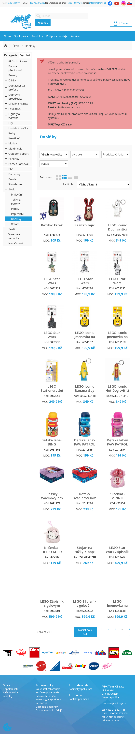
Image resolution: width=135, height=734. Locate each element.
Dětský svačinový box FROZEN (52, 498)
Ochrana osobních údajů (49, 710)
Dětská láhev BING (51, 442)
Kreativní (13, 138)
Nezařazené (15, 243)
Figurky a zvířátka (14, 116)
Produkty (37, 36)
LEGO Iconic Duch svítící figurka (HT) (117, 229)
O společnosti (10, 688)
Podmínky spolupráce (80, 688)
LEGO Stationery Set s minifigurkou (52, 390)
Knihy (11, 133)
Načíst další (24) (85, 632)
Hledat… (43, 22)
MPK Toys (21, 21)
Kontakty (8, 696)
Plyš (10, 169)
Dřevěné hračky (18, 104)
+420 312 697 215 (74, 2)
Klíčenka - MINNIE (117, 496)
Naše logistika (10, 692)
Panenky (13, 159)
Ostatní (15, 224)
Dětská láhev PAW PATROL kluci (84, 444)
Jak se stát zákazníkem (48, 688)
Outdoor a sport (18, 153)
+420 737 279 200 (36, 2)
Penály (15, 209)
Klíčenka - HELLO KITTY (51, 549)
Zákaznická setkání (46, 696)
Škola (16, 46)
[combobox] (85, 154)
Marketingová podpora (48, 699)
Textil (11, 229)
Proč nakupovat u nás (47, 692)
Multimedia (15, 148)
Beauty (12, 75)
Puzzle (12, 179)
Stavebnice (15, 184)
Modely (12, 143)
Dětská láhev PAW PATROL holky (117, 444)
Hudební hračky (18, 128)
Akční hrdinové (17, 61)
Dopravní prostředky (15, 96)
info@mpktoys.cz (97, 2)
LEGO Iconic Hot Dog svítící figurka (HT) (117, 390)
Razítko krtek (52, 225)
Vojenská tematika (14, 236)
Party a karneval (18, 164)
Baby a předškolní (15, 68)
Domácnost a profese (16, 87)
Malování (16, 194)
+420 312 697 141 (14, 2)
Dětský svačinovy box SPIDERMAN (84, 498)
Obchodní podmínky (47, 706)
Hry (10, 123)
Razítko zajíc (84, 225)
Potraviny (14, 174)
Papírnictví (17, 214)
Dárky (12, 80)
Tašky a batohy (16, 201)
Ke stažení (41, 703)
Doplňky (16, 219)
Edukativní (14, 109)
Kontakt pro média (79, 699)
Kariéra (75, 36)
